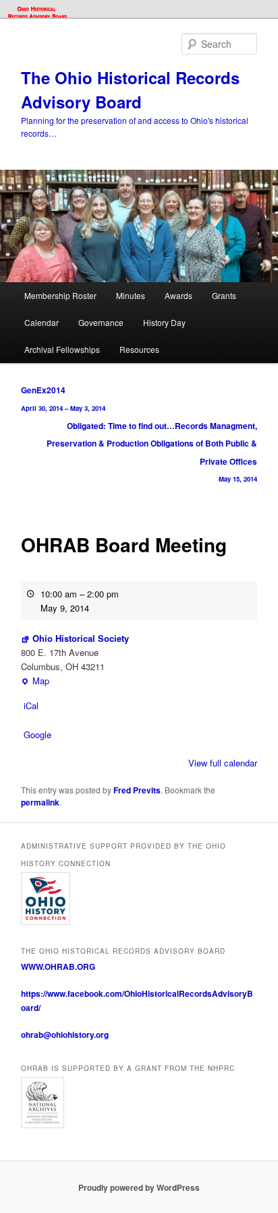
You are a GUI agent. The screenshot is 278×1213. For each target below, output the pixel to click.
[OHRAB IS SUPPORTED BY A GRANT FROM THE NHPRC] (138, 1103)
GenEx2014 (63, 398)
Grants (224, 295)
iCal (31, 705)
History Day (164, 322)
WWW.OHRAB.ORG (58, 966)
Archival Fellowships (62, 349)
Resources (139, 349)
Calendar (41, 322)
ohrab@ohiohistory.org (65, 1034)
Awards (178, 295)
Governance (100, 322)
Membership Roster (60, 295)
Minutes (130, 295)
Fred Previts (137, 790)
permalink (40, 802)
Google (37, 734)
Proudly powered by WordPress (139, 1187)
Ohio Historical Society (80, 638)
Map (35, 681)
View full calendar (222, 762)
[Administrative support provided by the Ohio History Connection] (138, 898)
